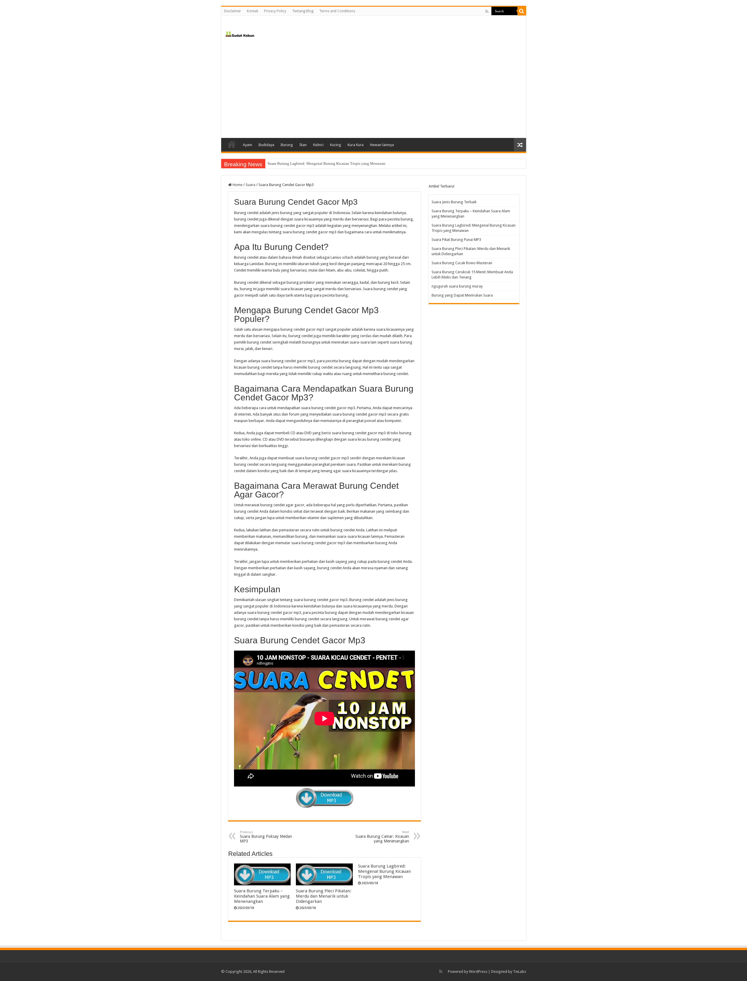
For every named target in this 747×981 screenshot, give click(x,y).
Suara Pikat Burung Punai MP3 (456, 239)
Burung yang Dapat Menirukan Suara (462, 295)
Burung (287, 145)
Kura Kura (356, 145)
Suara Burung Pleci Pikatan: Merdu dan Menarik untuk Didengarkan (323, 896)
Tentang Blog (302, 11)
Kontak (252, 11)
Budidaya (266, 145)
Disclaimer (232, 11)
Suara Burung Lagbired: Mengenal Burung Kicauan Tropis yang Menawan (326, 163)
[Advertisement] (374, 88)
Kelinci (318, 145)
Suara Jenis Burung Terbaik (454, 202)
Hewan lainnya (382, 145)
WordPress (478, 971)
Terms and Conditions (337, 11)
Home (231, 144)
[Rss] (487, 11)
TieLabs (519, 971)
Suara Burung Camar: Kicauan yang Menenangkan (382, 836)
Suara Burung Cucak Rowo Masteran (462, 263)
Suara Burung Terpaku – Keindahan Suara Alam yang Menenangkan (262, 896)
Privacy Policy (275, 11)
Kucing (335, 145)
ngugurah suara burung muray (457, 286)
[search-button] (521, 11)
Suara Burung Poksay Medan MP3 (266, 836)
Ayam (247, 145)
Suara (250, 185)
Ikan (303, 145)
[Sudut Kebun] (240, 33)
